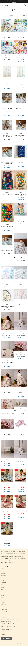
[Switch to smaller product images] (26, 15)
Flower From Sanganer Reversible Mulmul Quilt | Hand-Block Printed (7, 136)
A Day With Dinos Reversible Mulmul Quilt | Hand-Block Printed (21, 136)
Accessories (3, 575)
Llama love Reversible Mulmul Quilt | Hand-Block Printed (7, 163)
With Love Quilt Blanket (21, 354)
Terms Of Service (5, 607)
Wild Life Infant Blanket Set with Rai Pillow (20, 392)
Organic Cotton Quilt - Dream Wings (7, 284)
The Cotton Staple (7, 509)
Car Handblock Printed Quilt (20, 485)
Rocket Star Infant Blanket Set (7, 461)
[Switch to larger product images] (24, 15)
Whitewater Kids (21, 160)
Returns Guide (4, 604)
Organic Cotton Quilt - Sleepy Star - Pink (21, 304)
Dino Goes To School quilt (21, 57)
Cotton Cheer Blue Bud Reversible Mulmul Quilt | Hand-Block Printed (7, 110)
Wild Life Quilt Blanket (7, 333)
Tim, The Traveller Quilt (7, 194)
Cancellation (4, 609)
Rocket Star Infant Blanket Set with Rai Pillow (21, 462)
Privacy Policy (4, 602)
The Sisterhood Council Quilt (7, 35)
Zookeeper (7, 55)
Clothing (3, 573)
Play (2, 578)
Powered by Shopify (17, 643)
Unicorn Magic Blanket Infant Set (7, 413)
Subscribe (6, 638)
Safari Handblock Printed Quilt (7, 485)
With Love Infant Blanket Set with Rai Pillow (21, 432)
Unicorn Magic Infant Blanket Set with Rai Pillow (20, 411)
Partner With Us (4, 611)
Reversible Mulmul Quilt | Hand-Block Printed (7, 251)
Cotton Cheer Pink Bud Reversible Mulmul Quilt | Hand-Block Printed (20, 110)
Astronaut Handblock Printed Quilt (7, 539)
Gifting (2, 585)
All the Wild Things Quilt (21, 219)
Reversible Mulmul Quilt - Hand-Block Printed (20, 258)
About (2, 595)
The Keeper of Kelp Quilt (21, 35)
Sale (2, 589)
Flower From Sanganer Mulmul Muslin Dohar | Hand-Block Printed (7, 83)
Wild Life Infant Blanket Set (7, 391)
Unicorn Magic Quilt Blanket (7, 362)
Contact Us (3, 614)
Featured (3, 568)
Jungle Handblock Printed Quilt (21, 511)
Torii (7, 331)
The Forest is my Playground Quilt (20, 195)
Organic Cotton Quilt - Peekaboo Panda (7, 307)
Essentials (3, 582)
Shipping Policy (4, 600)
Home (2, 580)
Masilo (7, 281)
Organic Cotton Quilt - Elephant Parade (21, 284)
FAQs (2, 597)
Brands (2, 587)
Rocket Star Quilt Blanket (21, 333)
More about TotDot (7, 562)
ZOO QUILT (21, 162)
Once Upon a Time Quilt (7, 57)
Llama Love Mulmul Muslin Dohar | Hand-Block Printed (20, 82)
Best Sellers (3, 571)
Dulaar (7, 106)
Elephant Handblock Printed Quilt (7, 512)
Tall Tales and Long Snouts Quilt (7, 226)
